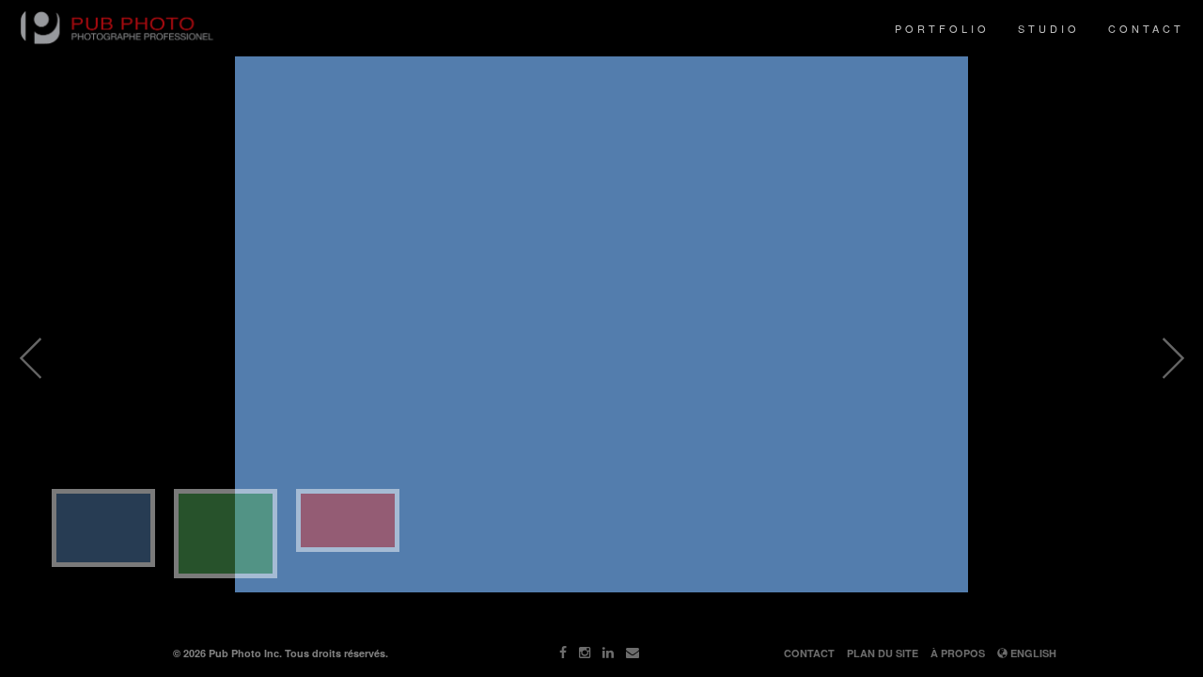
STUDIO (1049, 28)
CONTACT (1146, 28)
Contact (809, 653)
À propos (957, 653)
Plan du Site (882, 653)
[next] (1173, 358)
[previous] (30, 358)
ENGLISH (1032, 653)
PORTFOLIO (942, 28)
